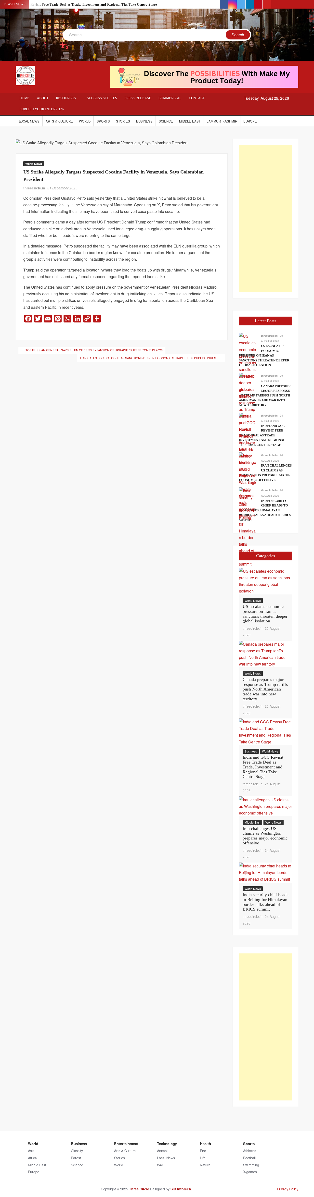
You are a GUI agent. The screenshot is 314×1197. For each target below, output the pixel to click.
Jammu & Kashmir (222, 121)
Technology (167, 1143)
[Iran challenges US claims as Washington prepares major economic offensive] (247, 485)
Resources (66, 98)
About (43, 98)
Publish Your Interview (41, 109)
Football (249, 1157)
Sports (103, 121)
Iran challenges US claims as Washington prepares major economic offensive (265, 835)
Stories (123, 121)
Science (166, 121)
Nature (205, 1164)
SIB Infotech (180, 1188)
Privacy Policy (287, 1188)
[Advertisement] (265, 218)
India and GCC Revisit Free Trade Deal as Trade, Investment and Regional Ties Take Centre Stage (81, 4)
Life (203, 1157)
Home (24, 98)
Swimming (251, 1164)
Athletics (249, 1150)
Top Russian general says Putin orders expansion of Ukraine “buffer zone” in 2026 (94, 350)
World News (33, 163)
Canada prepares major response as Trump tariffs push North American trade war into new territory (265, 395)
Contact (197, 98)
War (160, 1164)
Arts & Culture (59, 121)
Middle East (190, 121)
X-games (250, 1171)
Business (144, 121)
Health (205, 1143)
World (85, 121)
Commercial (170, 98)
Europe (250, 121)
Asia (31, 1150)
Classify (77, 1150)
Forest (76, 1157)
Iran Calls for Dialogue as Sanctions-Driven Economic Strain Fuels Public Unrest (148, 358)
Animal (162, 1150)
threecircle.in (34, 187)
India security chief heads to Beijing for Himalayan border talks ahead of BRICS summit (265, 510)
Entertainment (126, 1143)
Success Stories (102, 98)
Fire (203, 1150)
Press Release (137, 98)
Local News (29, 121)
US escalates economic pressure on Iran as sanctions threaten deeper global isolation (264, 355)
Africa (32, 1157)
